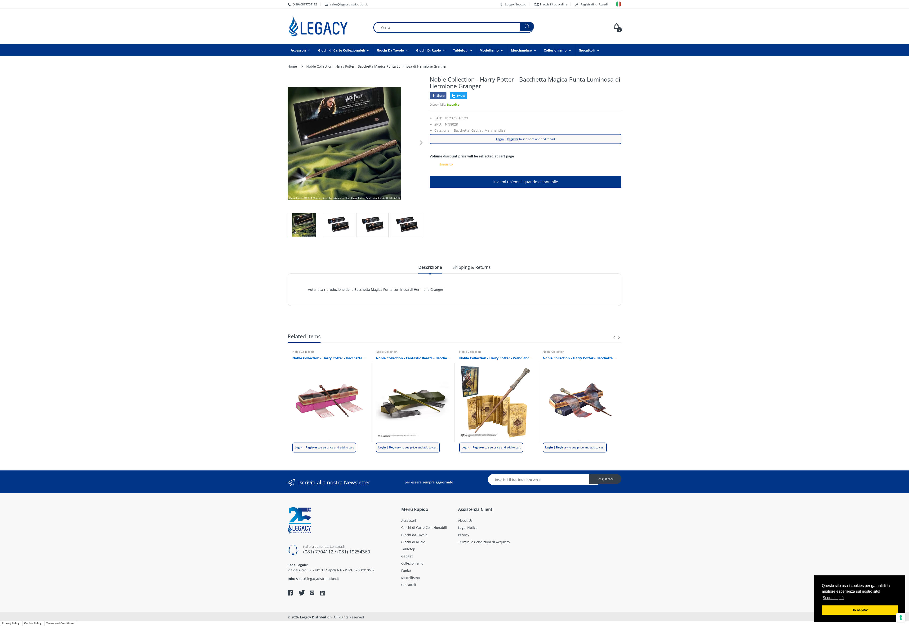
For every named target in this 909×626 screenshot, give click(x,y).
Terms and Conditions (60, 623)
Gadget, (477, 130)
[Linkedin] (322, 593)
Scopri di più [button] (833, 598)
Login (500, 139)
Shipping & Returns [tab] (471, 267)
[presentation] (614, 337)
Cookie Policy (32, 623)
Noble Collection (303, 352)
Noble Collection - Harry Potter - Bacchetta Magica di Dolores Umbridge (329, 358)
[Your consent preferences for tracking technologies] (900, 617)
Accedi (603, 4)
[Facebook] (290, 592)
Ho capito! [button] (859, 610)
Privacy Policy (10, 623)
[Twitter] (301, 592)
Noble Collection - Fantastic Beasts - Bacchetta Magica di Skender (413, 358)
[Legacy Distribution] (327, 26)
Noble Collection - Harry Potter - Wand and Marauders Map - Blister (496, 358)
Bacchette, (462, 130)
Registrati (587, 4)
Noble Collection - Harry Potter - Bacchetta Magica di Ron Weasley (580, 358)
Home (292, 66)
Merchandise (495, 130)
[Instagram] (312, 592)
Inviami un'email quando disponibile (525, 181)
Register (512, 139)
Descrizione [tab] (430, 267)
